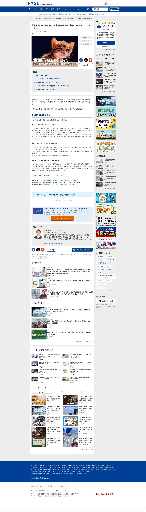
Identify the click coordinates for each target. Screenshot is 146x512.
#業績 (99, 272)
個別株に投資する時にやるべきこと (47, 89)
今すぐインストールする (61, 218)
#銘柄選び (110, 257)
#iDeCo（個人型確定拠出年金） (106, 276)
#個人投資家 (101, 269)
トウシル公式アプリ (112, 3)
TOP (31, 19)
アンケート (80, 9)
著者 (88, 9)
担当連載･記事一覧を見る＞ (53, 243)
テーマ (71, 9)
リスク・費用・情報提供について (40, 478)
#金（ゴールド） (70, 14)
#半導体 (54, 14)
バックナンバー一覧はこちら (84, 341)
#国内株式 (86, 41)
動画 (47, 9)
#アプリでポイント (100, 14)
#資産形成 (86, 37)
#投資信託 (91, 14)
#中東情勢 (61, 14)
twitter (86, 60)
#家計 (108, 281)
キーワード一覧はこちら (109, 291)
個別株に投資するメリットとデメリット (48, 82)
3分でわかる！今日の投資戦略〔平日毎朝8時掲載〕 (48, 19)
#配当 (108, 266)
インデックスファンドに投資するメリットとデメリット (53, 86)
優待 (58, 9)
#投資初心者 (86, 44)
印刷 (84, 65)
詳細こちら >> (43, 256)
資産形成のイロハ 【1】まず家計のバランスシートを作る (61, 180)
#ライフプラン (102, 284)
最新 (41, 9)
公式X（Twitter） (108, 301)
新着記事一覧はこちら (110, 188)
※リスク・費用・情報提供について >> (43, 258)
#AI (50, 14)
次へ (70, 200)
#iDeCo (84, 14)
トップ (29, 9)
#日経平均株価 (43, 14)
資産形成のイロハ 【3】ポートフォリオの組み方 (59, 184)
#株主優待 (100, 266)
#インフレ (100, 288)
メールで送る (90, 60)
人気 (35, 9)
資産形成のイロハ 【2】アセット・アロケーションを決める (62, 182)
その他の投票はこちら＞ (110, 49)
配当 (52, 9)
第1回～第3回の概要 (42, 75)
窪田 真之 (44, 31)
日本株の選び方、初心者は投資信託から (48, 79)
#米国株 (78, 14)
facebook (81, 60)
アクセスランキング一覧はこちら (82, 449)
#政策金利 (100, 281)
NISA (64, 9)
